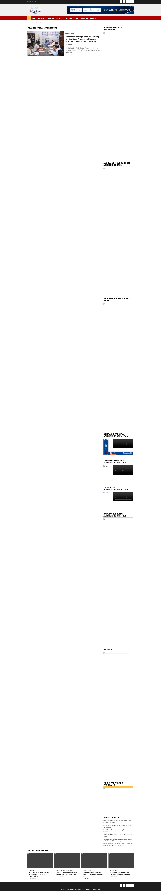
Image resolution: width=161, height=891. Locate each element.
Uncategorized (32, 870)
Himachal (40, 18)
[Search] (132, 18)
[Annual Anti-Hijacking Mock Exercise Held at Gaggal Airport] (121, 860)
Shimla (72, 33)
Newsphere (88, 889)
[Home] (29, 18)
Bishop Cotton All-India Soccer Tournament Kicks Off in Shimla (66, 873)
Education (58, 870)
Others (58, 18)
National (51, 18)
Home (33, 18)
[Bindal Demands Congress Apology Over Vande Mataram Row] (94, 860)
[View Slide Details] (118, 797)
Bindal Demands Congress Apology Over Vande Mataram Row (93, 874)
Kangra (116, 870)
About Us (93, 18)
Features (68, 18)
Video (76, 18)
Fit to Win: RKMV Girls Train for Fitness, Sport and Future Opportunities (39, 874)
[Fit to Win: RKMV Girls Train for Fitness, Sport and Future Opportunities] (40, 860)
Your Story (84, 18)
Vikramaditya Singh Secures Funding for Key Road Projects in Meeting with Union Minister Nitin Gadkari (82, 39)
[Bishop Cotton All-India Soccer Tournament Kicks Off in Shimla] (67, 860)
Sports (71, 870)
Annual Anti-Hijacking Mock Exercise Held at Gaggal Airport (120, 873)
